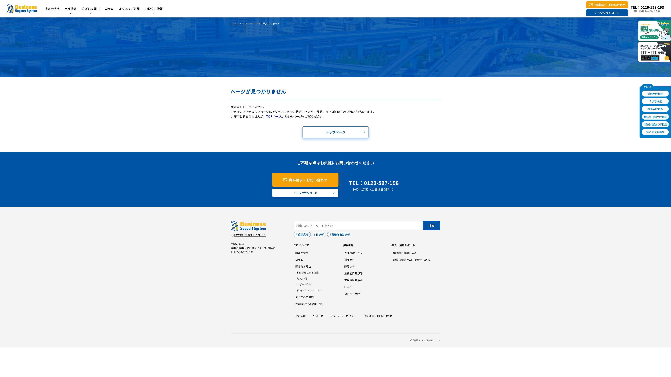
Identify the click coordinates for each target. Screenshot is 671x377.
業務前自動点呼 (353, 273)
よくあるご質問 (129, 8)
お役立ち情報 (154, 8)
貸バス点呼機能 (655, 132)
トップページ (335, 132)
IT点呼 (320, 234)
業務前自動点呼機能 (655, 117)
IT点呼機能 (655, 101)
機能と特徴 (52, 8)
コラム (109, 8)
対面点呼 (349, 259)
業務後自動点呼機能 (655, 124)
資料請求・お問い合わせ (609, 5)
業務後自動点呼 (340, 234)
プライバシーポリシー (343, 316)
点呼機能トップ (353, 253)
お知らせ (318, 316)
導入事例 (302, 278)
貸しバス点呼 (352, 293)
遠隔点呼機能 (655, 109)
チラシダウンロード (607, 13)
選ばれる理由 (91, 8)
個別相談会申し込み (405, 253)
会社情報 (300, 316)
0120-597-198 (652, 7)
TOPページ (273, 116)
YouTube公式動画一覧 (308, 304)
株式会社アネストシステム (250, 235)
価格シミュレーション (309, 290)
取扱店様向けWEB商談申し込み (411, 259)
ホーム (235, 23)
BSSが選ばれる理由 (308, 272)
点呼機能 (71, 8)
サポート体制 (304, 284)
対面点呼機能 (655, 93)
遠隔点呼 (303, 234)
